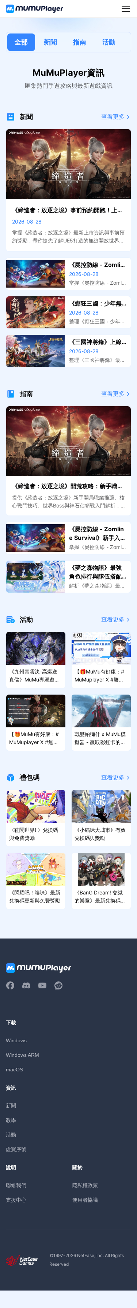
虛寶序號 (16, 1149)
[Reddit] (58, 985)
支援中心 (16, 1200)
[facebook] (10, 985)
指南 (79, 42)
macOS (14, 1069)
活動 (108, 42)
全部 (21, 42)
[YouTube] (42, 985)
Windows (16, 1040)
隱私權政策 (85, 1185)
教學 (11, 1120)
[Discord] (26, 985)
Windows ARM (22, 1055)
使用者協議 (85, 1200)
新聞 (50, 42)
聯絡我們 (16, 1185)
